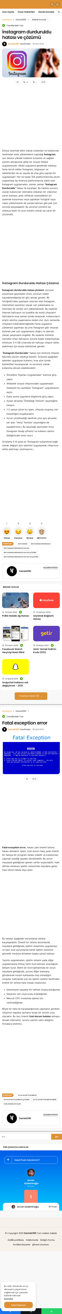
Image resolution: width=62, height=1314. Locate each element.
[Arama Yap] (52, 4)
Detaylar (8, 1298)
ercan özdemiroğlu (31, 1182)
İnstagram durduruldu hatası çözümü (20, 552)
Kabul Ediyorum (18, 1305)
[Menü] (57, 4)
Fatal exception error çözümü (16, 1100)
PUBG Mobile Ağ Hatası (15, 615)
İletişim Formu (47, 1240)
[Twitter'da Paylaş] (31, 1311)
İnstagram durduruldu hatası (16, 548)
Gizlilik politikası (15, 1240)
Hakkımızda (32, 1240)
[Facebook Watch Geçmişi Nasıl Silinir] (15, 633)
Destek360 (13, 43)
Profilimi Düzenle (21, 1244)
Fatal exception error (27, 1095)
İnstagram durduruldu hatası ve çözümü (21, 557)
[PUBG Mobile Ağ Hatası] (15, 600)
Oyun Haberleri (26, 11)
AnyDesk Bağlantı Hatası (43, 617)
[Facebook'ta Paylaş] (10, 1311)
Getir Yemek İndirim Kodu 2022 (44, 650)
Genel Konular (46, 11)
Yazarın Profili (50, 567)
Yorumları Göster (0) (29, 696)
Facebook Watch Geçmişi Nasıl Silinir (13, 650)
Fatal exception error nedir (44, 1100)
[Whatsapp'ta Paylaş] (51, 1311)
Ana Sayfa (8, 11)
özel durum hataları (12, 1104)
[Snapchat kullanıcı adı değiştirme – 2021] (15, 667)
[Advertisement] (31, 118)
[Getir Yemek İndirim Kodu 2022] (46, 633)
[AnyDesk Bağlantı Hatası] (46, 600)
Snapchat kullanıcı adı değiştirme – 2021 (15, 684)
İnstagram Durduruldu (41, 544)
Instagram (22, 544)
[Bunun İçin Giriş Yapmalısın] (17, 82)
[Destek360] (12, 571)
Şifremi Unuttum (40, 1244)
